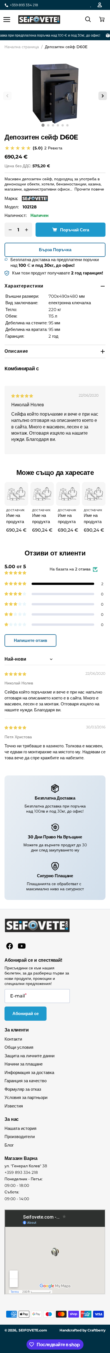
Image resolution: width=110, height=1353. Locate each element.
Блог (9, 1145)
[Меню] (7, 19)
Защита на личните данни (29, 1055)
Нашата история (20, 1128)
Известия (14, 1106)
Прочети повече (89, 189)
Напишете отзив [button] (30, 640)
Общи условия (19, 1047)
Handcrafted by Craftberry (82, 1330)
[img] (22, 395)
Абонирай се (25, 1013)
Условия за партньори (26, 1097)
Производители (20, 1136)
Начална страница (22, 46)
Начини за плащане (24, 1064)
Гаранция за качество (26, 1080)
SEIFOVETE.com (33, 1330)
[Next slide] (102, 96)
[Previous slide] (7, 96)
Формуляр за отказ (23, 1089)
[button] (101, 19)
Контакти (13, 1039)
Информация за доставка (29, 1072)
